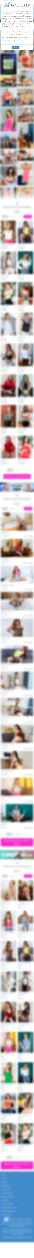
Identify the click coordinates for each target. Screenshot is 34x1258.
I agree (15, 47)
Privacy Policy (7, 40)
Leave (30, 47)
